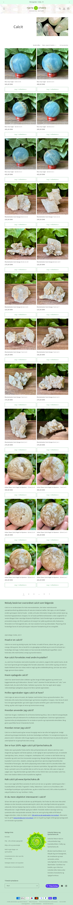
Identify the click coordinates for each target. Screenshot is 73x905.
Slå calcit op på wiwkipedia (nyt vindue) (45, 815)
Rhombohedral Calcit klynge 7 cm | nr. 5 (48, 352)
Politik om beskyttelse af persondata (48, 901)
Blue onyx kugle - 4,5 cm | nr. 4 (13, 126)
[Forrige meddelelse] (4, 2)
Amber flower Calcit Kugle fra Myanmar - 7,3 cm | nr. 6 (20, 487)
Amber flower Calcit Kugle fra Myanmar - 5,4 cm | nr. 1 (52, 577)
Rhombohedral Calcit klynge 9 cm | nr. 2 (16, 442)
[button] (4, 9)
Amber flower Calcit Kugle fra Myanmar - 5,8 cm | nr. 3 (52, 532)
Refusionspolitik (33, 901)
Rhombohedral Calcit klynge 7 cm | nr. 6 (16, 352)
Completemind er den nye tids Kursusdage (14, 857)
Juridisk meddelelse (36, 903)
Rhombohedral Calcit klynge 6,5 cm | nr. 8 (16, 307)
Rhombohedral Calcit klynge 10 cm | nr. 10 (16, 262)
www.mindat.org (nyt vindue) (23, 818)
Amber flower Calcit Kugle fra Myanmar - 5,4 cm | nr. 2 (20, 577)
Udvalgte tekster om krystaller (14, 863)
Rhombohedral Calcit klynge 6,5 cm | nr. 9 (48, 262)
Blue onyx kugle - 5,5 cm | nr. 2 (13, 172)
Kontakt (7, 837)
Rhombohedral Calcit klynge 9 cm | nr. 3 (48, 397)
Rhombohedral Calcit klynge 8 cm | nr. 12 (16, 217)
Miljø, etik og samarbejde (12, 845)
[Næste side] (49, 594)
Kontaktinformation (48, 903)
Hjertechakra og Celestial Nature (19, 901)
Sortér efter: (36, 45)
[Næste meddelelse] (69, 2)
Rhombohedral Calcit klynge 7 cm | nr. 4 (16, 397)
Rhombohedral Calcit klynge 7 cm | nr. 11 (48, 217)
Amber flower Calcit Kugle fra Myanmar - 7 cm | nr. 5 (51, 487)
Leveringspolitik (26, 903)
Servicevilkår (63, 901)
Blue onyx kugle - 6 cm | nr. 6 (13, 81)
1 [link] (23, 594)
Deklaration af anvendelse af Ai (14, 867)
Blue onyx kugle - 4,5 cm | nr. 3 (45, 126)
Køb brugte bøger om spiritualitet (11, 851)
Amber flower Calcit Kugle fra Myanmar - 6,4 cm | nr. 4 (20, 532)
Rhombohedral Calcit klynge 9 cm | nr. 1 (48, 442)
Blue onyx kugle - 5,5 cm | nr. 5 (45, 81)
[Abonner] (37, 886)
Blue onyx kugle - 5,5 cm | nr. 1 (45, 172)
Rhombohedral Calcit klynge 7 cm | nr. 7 (48, 307)
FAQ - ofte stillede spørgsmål (14, 841)
